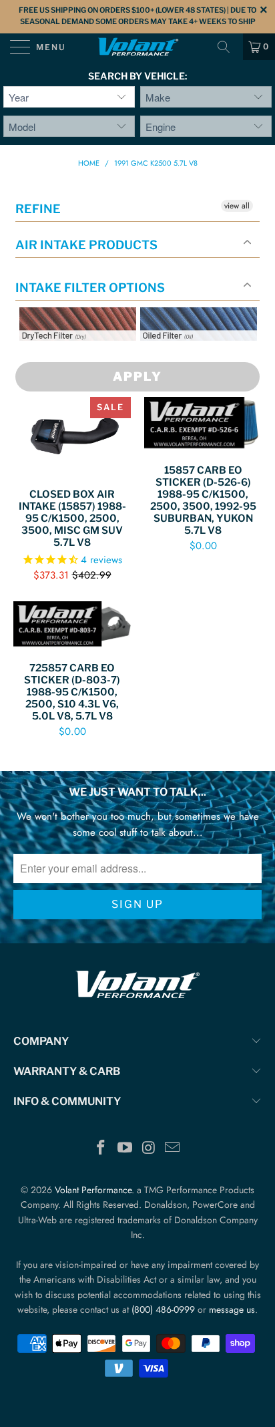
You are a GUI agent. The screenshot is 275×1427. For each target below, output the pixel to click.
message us (232, 1309)
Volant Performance (93, 1190)
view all (237, 206)
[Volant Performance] (137, 46)
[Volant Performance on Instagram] (149, 1148)
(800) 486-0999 (163, 1309)
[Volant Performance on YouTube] (125, 1148)
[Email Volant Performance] (173, 1148)
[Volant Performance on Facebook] (101, 1148)
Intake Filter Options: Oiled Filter (207, 356)
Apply (137, 376)
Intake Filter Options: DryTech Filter (73, 356)
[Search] (228, 47)
